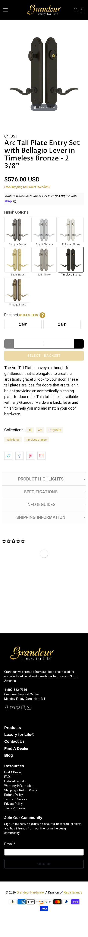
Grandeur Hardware (30, 892)
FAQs (7, 776)
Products (12, 728)
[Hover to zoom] (44, 72)
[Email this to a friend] (41, 456)
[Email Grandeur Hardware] (29, 709)
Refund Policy (13, 794)
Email (9, 844)
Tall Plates (12, 439)
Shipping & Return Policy (20, 790)
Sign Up (44, 864)
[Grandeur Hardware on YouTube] (12, 709)
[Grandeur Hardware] (44, 10)
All (30, 430)
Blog (8, 755)
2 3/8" (23, 324)
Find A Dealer (16, 748)
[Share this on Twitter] (8, 456)
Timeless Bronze (36, 439)
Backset (21, 315)
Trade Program (14, 808)
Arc (40, 430)
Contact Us (14, 741)
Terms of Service (15, 799)
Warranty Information (18, 785)
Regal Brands (73, 892)
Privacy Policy (13, 803)
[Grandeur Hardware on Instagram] (23, 709)
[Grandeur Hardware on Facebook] (6, 709)
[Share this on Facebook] (19, 456)
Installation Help (15, 781)
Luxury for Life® (19, 734)
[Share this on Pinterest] (30, 456)
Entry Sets (54, 430)
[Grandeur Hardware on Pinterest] (18, 709)
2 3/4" (62, 324)
